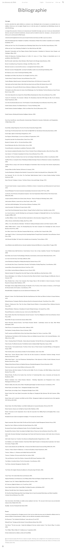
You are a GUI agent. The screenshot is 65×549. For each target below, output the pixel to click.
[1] (13, 28)
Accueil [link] (24, 2)
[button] (63, 2)
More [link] (57, 2)
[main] (32, 10)
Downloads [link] (49, 2)
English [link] (42, 2)
